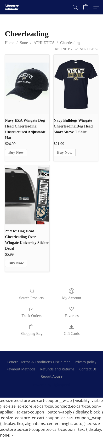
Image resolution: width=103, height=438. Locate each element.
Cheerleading (70, 43)
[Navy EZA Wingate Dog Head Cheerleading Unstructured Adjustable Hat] (27, 84)
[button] (12, 7)
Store (24, 43)
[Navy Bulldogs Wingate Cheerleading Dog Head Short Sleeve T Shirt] (76, 84)
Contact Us (88, 369)
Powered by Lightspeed (51, 384)
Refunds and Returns (57, 369)
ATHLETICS (44, 43)
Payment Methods (20, 369)
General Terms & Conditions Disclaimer (38, 362)
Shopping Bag (31, 333)
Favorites (72, 316)
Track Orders (31, 316)
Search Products (31, 298)
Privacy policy (85, 362)
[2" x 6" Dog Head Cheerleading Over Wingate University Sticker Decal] (27, 194)
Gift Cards (72, 333)
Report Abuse (52, 376)
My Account (71, 298)
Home (9, 43)
